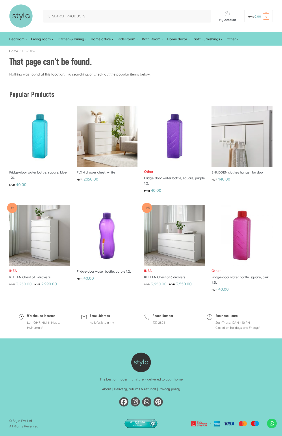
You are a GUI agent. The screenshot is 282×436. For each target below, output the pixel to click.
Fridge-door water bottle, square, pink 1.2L (240, 280)
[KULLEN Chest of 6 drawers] (174, 235)
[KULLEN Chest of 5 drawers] (39, 235)
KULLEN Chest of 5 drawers (29, 277)
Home (13, 51)
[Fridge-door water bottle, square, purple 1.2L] (174, 136)
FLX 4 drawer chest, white (96, 172)
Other (149, 171)
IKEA (13, 270)
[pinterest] (158, 401)
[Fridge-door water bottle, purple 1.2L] (107, 235)
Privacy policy (169, 389)
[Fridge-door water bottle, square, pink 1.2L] (242, 235)
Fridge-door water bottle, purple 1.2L (104, 271)
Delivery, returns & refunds (135, 389)
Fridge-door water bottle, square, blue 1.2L (38, 175)
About (106, 389)
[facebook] (123, 401)
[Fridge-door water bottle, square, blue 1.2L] (39, 136)
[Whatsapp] (146, 401)
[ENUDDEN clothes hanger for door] (242, 136)
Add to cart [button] (39, 200)
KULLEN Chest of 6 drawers (164, 277)
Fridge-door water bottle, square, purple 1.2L (174, 180)
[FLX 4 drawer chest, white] (107, 136)
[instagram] (135, 401)
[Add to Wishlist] (64, 111)
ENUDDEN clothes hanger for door (238, 172)
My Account (227, 20)
